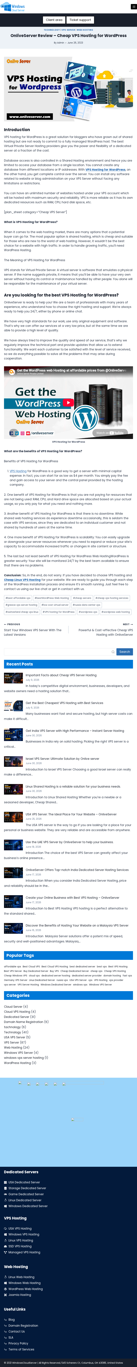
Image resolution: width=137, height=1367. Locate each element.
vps (90, 980)
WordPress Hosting (17, 1063)
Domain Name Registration (23, 1022)
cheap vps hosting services (111, 598)
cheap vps (96, 971)
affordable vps (12, 966)
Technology (52, 30)
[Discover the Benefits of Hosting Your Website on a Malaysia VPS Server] (13, 928)
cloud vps (34, 975)
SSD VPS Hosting (20, 1246)
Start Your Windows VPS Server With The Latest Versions (32, 630)
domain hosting (112, 975)
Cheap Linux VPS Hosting (22, 580)
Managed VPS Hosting (24, 1252)
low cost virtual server (54, 605)
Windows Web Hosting (25, 1283)
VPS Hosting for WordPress (105, 170)
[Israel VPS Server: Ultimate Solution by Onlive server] (13, 761)
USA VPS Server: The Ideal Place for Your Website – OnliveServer (71, 814)
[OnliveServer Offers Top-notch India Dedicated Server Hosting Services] (13, 872)
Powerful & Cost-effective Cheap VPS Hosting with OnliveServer (106, 630)
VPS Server (68, 30)
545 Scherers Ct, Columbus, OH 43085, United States (92, 1362)
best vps (102, 966)
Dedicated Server (16, 1017)
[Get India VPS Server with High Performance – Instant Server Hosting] (13, 734)
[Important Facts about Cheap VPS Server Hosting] (13, 678)
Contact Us (17, 1331)
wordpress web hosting (115, 612)
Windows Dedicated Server (56, 984)
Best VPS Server (13, 971)
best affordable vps (18, 598)
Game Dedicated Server (26, 1194)
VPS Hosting (18, 471)
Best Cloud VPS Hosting (55, 966)
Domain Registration (23, 1326)
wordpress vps (88, 612)
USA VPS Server (78, 980)
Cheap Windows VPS (15, 975)
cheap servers (82, 598)
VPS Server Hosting (28, 984)
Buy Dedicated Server (36, 971)
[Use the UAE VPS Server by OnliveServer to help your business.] (13, 845)
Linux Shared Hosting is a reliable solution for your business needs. (73, 787)
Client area (54, 20)
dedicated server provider (87, 975)
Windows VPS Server (100, 984)
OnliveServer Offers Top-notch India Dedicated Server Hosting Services (77, 870)
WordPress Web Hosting (26, 1289)
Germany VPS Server (15, 980)
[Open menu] (134, 6)
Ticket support (80, 20)
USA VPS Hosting (20, 1229)
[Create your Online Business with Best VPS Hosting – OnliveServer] (13, 901)
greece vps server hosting (21, 605)
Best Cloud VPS (31, 966)
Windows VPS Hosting (24, 1234)
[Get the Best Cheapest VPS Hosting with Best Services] (13, 705)
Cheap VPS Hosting (115, 971)
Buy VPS (54, 971)
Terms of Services (21, 1349)
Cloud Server (13, 1007)
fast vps (127, 975)
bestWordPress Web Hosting (52, 598)
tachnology (12, 1027)
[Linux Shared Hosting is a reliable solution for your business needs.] (13, 789)
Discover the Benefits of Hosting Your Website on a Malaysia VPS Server (77, 925)
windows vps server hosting (24, 1058)
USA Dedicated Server (24, 1182)
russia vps (62, 980)
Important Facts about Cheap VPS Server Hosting (61, 675)
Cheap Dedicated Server (74, 971)
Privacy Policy (18, 1343)
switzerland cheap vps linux (22, 612)
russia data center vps (86, 605)
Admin (60, 42)
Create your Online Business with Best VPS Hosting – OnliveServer (72, 898)
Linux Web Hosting (21, 1277)
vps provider (116, 980)
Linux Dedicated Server (42, 980)
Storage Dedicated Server (27, 1188)
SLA (11, 1338)
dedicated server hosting (55, 975)
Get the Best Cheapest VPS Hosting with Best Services (64, 703)
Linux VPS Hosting (21, 1240)
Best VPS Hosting (117, 966)
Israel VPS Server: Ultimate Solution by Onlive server (62, 759)
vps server (10, 984)
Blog (12, 1320)
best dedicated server (82, 966)
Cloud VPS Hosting (17, 1012)
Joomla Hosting (20, 1295)
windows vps (80, 984)
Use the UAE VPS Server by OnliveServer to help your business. (69, 842)
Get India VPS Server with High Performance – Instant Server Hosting (75, 731)
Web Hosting (85, 30)
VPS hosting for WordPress (59, 612)
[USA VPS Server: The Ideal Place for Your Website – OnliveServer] (13, 817)
